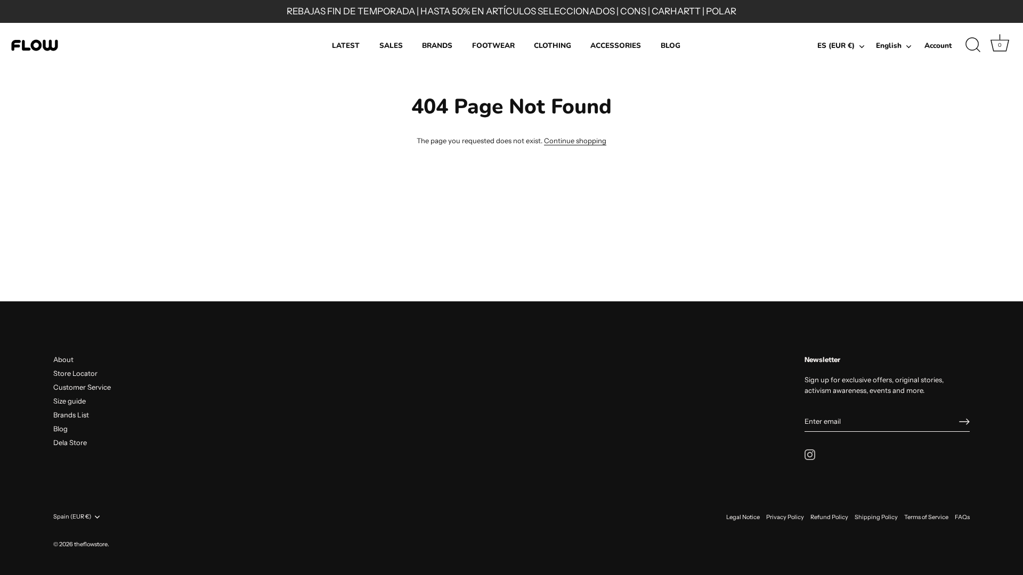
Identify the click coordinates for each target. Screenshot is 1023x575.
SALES (391, 45)
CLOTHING (552, 45)
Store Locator (75, 373)
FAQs (962, 517)
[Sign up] (964, 421)
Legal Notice (743, 517)
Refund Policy (829, 517)
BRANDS (437, 45)
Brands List (71, 414)
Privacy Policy (785, 517)
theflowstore (91, 544)
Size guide (69, 401)
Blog (60, 428)
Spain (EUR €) (72, 516)
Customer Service (82, 387)
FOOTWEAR (493, 45)
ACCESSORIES (615, 45)
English (889, 46)
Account (938, 45)
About (63, 359)
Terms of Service (926, 517)
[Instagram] (810, 453)
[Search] (973, 45)
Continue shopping (575, 140)
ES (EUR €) (836, 46)
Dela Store (70, 442)
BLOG (670, 45)
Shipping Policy (876, 517)
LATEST (346, 45)
